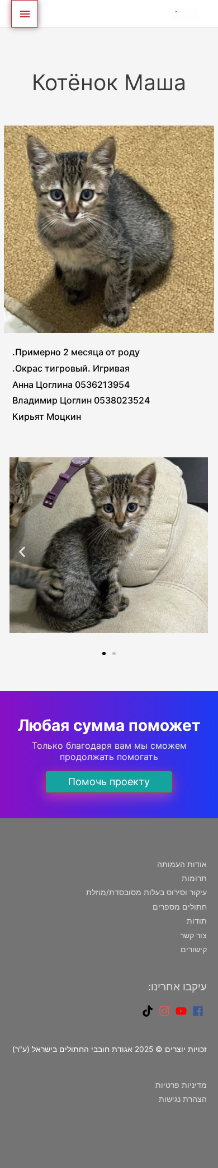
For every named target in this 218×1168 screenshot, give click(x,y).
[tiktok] (149, 1011)
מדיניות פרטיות (181, 1085)
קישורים (194, 949)
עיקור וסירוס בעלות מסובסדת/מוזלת (146, 892)
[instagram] (166, 1011)
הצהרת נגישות (183, 1099)
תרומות (194, 878)
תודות (197, 920)
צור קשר (193, 935)
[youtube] (183, 1011)
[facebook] (199, 1011)
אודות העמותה (182, 864)
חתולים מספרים (180, 906)
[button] (22, 552)
